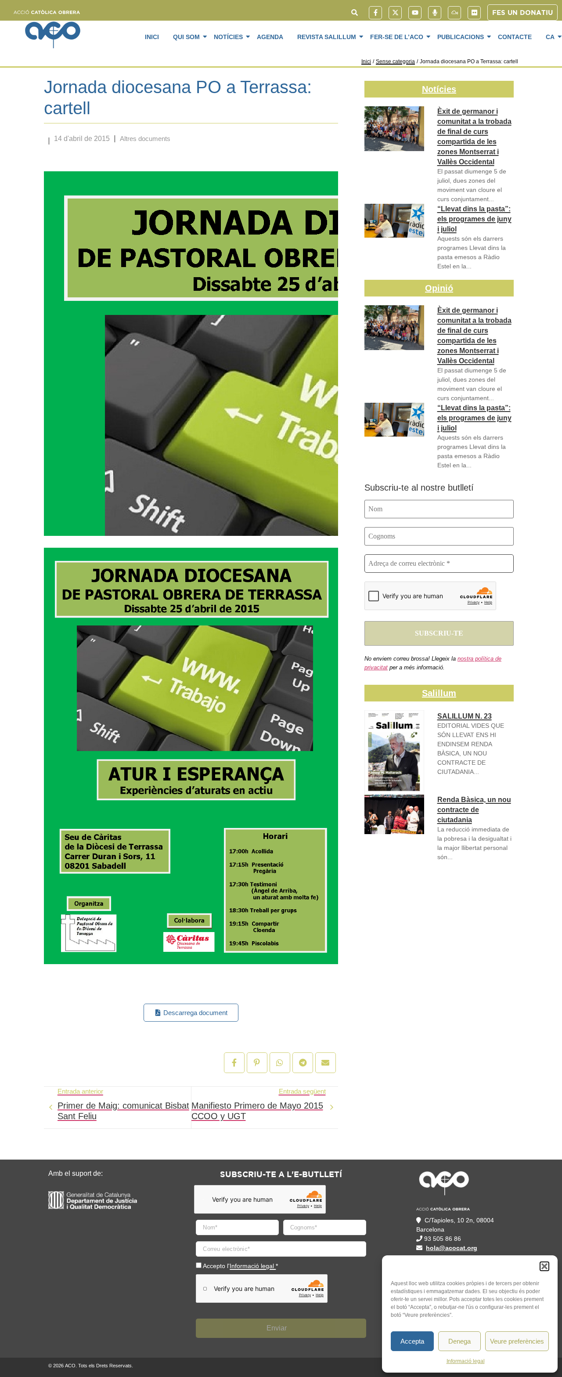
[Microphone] (434, 12)
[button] (544, 1266)
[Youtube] (415, 12)
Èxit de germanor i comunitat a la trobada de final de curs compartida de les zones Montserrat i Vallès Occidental (474, 137)
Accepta (412, 1341)
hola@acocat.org (451, 1247)
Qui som (186, 36)
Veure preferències (517, 1341)
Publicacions (460, 36)
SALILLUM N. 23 (464, 716)
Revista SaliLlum (326, 36)
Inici (152, 36)
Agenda (270, 36)
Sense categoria (395, 61)
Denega (459, 1341)
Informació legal (466, 1361)
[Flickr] (474, 12)
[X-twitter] (395, 12)
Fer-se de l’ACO (396, 36)
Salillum (439, 693)
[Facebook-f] (375, 12)
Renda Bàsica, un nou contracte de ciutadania (474, 810)
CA (550, 36)
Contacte (515, 36)
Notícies (228, 36)
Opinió (439, 288)
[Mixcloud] (454, 12)
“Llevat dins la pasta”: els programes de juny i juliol (474, 219)
